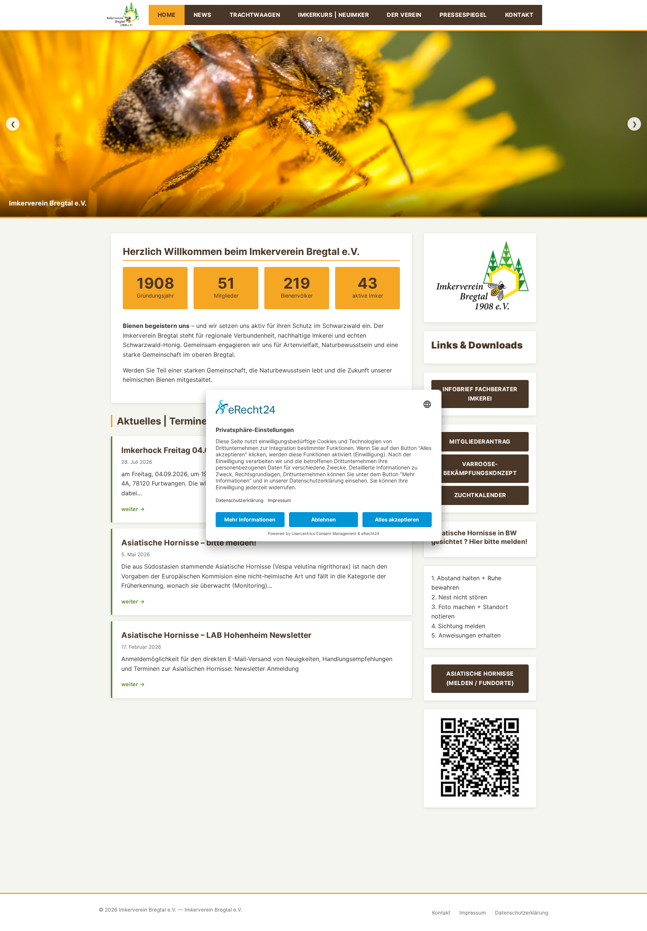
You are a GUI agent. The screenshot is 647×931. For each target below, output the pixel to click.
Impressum (472, 913)
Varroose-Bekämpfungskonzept (480, 468)
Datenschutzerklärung (521, 913)
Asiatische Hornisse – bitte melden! (188, 542)
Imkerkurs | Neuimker (333, 14)
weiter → (133, 509)
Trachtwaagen (255, 14)
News (203, 14)
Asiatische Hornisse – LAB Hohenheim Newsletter (216, 635)
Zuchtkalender (480, 495)
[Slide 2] (327, 39)
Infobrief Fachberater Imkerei (480, 394)
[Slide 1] (320, 39)
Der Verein (404, 14)
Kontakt (519, 14)
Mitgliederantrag (479, 441)
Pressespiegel (463, 14)
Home (167, 14)
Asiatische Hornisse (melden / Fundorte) (480, 678)
